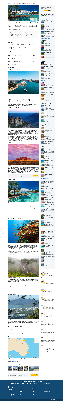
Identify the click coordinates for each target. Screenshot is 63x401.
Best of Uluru (43, 101)
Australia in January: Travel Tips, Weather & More (48, 160)
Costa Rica (21, 395)
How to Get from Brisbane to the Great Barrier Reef (48, 246)
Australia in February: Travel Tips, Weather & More (48, 164)
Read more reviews (23, 39)
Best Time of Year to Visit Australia (49, 148)
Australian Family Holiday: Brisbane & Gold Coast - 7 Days (49, 35)
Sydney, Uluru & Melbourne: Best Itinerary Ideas (48, 95)
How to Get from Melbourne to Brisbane (48, 239)
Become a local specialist (35, 395)
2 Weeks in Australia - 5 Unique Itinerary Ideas (48, 141)
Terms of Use (19, 399)
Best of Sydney (43, 80)
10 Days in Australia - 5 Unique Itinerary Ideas (48, 138)
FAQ (45, 388)
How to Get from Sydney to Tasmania (49, 256)
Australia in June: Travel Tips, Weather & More (48, 190)
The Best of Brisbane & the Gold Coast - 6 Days (48, 119)
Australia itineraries (33, 328)
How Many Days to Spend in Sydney (49, 62)
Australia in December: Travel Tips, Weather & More (49, 205)
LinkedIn (10, 391)
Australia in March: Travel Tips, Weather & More (48, 168)
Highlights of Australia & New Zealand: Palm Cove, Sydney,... (48, 52)
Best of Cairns (43, 59)
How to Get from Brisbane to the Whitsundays (48, 263)
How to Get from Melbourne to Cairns (48, 249)
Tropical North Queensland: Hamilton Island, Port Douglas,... (49, 24)
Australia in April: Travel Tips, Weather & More (48, 171)
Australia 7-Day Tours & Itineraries (46, 38)
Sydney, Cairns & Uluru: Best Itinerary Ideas (49, 91)
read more (45, 277)
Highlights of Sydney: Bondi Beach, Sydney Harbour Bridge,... (49, 66)
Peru (20, 392)
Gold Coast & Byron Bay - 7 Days (48, 20)
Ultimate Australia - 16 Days (48, 115)
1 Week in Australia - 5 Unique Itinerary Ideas (48, 134)
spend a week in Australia (16, 329)
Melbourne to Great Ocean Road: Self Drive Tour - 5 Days (48, 105)
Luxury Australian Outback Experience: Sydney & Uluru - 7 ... (48, 87)
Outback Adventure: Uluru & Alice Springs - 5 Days (48, 84)
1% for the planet (46, 392)
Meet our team (34, 388)
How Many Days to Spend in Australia (48, 127)
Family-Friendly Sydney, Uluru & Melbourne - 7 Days (48, 98)
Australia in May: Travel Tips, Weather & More (48, 175)
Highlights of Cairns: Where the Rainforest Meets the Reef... (48, 49)
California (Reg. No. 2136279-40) (11, 394)
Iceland (21, 391)
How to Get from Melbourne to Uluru (49, 259)
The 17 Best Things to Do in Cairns (49, 41)
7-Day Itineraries (13, 3)
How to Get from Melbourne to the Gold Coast (49, 253)
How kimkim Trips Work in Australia (49, 151)
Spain (20, 394)
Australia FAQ (46, 155)
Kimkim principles (34, 392)
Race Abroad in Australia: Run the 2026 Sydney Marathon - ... (48, 213)
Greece (21, 388)
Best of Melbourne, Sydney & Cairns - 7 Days (49, 28)
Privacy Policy (24, 399)
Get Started (35, 175)
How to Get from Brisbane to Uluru (49, 231)
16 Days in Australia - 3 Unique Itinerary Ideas (48, 220)
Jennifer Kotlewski (14, 361)
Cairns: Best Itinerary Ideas (48, 45)
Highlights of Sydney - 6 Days (48, 69)
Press (33, 394)
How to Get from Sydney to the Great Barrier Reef (48, 235)
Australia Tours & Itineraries (45, 122)
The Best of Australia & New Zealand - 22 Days (49, 112)
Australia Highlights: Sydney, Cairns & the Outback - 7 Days (49, 31)
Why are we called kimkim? (47, 391)
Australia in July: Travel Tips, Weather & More (48, 194)
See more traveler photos (11, 372)
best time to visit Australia (29, 329)
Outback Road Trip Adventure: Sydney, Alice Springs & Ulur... (48, 224)
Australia (9, 3)
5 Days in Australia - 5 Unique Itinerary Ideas (48, 131)
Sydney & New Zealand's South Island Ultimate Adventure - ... (49, 74)
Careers (33, 391)
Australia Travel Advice (44, 178)
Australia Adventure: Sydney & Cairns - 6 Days (49, 56)
